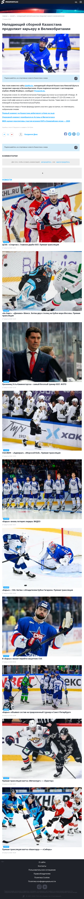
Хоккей (12, 16)
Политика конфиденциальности (42, 881)
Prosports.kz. (39, 91)
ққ (76, 2)
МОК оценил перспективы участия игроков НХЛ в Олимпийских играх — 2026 (36, 121)
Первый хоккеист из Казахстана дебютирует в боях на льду (28, 113)
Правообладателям (42, 873)
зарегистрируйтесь (63, 162)
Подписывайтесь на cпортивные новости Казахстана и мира (26, 78)
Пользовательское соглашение (42, 870)
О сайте (42, 862)
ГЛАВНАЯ (5, 16)
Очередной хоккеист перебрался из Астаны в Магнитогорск (28, 117)
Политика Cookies (42, 877)
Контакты (42, 866)
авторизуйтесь (46, 162)
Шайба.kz (29, 86)
